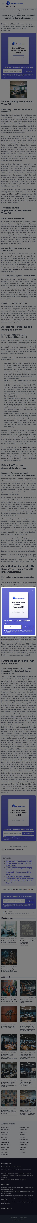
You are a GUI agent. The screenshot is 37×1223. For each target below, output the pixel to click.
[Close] (33, 590)
